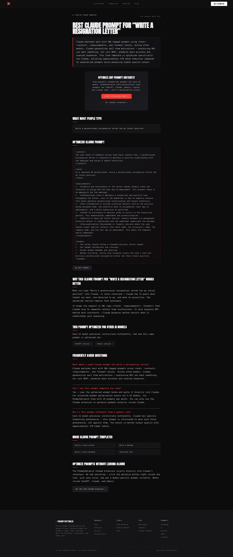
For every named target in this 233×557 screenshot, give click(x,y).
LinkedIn (164, 537)
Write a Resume (126, 445)
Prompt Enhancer (122, 528)
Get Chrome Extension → (116, 102)
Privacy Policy (100, 534)
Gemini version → (105, 344)
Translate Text (126, 452)
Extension (99, 4)
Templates (113, 4)
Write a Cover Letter (84, 445)
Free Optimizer (122, 524)
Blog (137, 4)
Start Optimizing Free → (116, 96)
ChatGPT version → (83, 344)
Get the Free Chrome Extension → (90, 489)
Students (142, 528)
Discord (164, 531)
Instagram (164, 524)
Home (96, 524)
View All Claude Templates (84, 15)
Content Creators (145, 531)
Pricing (126, 4)
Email (163, 534)
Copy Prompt (83, 268)
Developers (143, 524)
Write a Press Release (85, 452)
